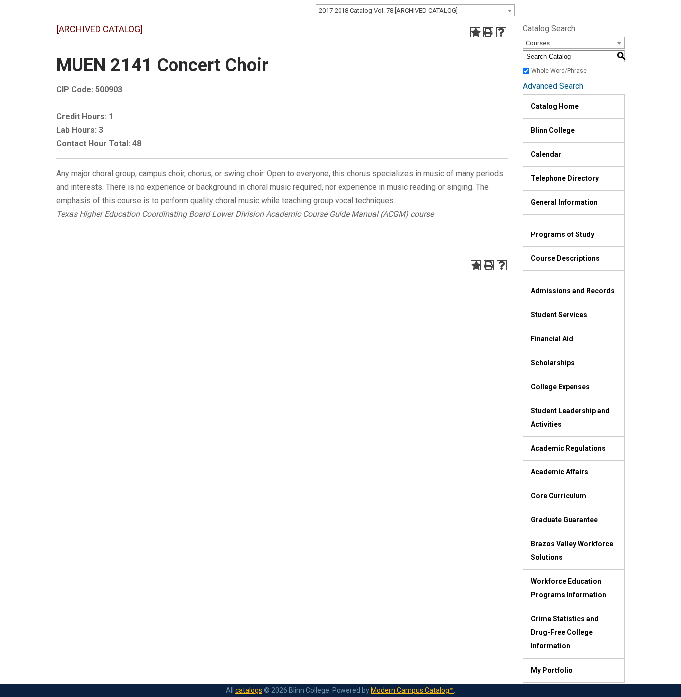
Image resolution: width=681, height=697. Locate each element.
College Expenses (560, 387)
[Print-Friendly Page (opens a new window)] (488, 32)
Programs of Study (562, 234)
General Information (564, 202)
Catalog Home (555, 106)
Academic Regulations (568, 448)
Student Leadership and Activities (570, 417)
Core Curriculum (558, 496)
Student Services (559, 315)
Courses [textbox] (538, 43)
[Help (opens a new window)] (501, 32)
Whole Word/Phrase (559, 70)
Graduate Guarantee (564, 520)
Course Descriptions (565, 258)
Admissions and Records (573, 291)
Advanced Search (553, 86)
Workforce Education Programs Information (568, 588)
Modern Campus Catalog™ (412, 690)
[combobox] (415, 10)
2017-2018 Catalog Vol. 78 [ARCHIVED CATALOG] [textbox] (388, 10)
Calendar (546, 154)
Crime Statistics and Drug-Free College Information (565, 632)
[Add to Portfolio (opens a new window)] (475, 32)
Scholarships (553, 363)
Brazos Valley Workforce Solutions (572, 550)
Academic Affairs (559, 472)
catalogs (248, 690)
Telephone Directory (565, 178)
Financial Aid (552, 339)
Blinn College (553, 130)
